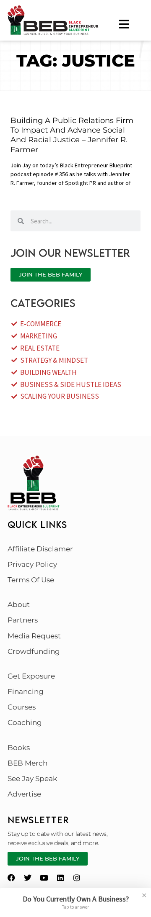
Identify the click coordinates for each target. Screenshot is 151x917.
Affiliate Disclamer (40, 549)
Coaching (25, 722)
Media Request (34, 636)
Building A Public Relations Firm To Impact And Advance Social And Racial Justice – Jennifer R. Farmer (71, 135)
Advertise (24, 794)
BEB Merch (27, 763)
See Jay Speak (32, 778)
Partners (23, 620)
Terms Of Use (31, 580)
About (19, 604)
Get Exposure (31, 676)
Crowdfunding (34, 651)
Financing (26, 691)
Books (19, 747)
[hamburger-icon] (124, 24)
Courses (22, 707)
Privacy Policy (32, 564)
